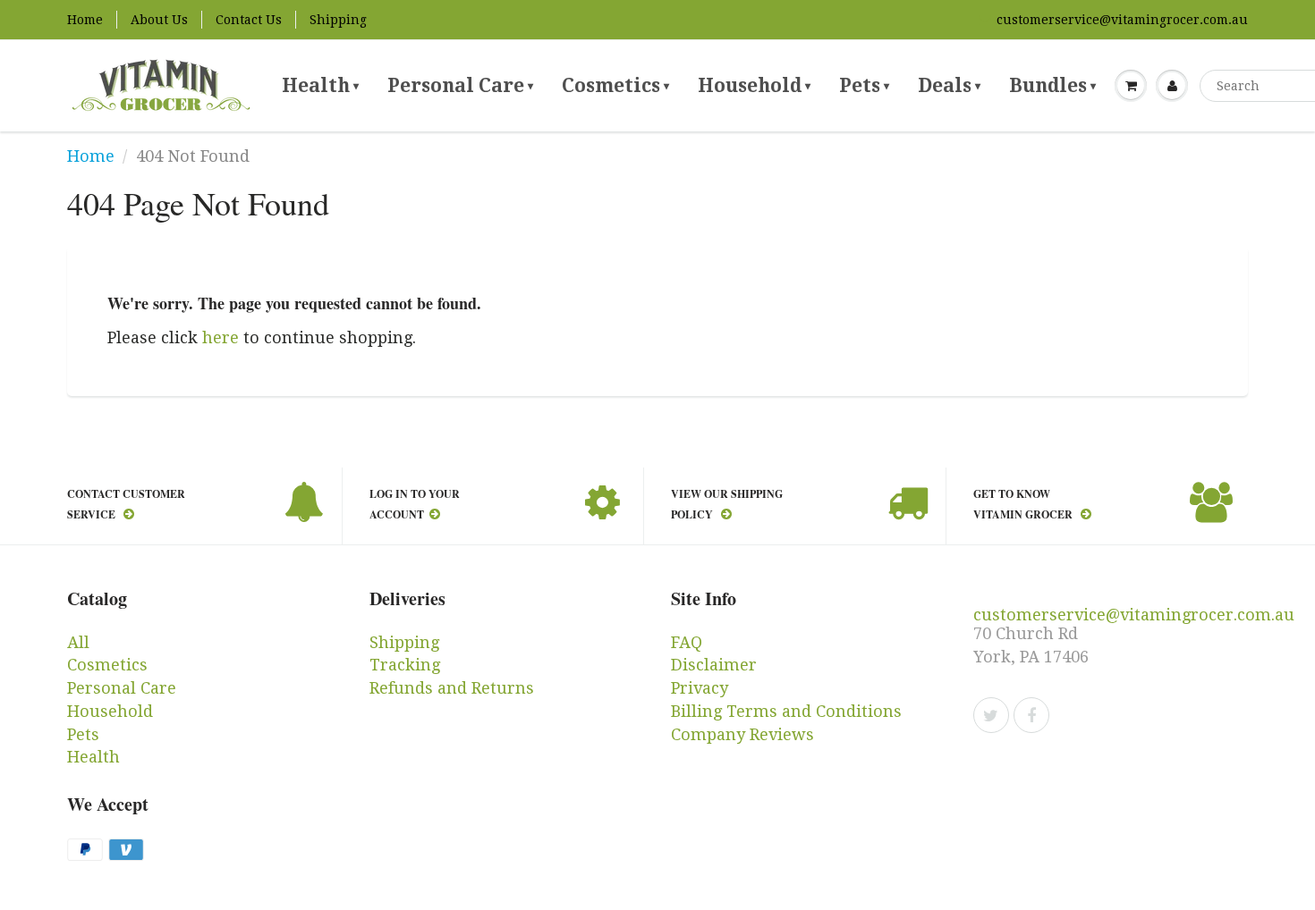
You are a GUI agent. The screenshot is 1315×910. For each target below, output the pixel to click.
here (220, 337)
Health (320, 85)
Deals (949, 85)
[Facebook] (1031, 715)
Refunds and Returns (451, 687)
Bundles (1052, 85)
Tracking (404, 664)
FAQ (686, 642)
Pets (864, 85)
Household (754, 85)
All (78, 642)
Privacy (699, 687)
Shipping (338, 20)
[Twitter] (991, 715)
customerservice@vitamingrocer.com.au (1122, 20)
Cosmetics (615, 85)
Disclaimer (714, 664)
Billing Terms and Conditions (786, 711)
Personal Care (460, 85)
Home (85, 20)
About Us (159, 20)
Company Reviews (742, 734)
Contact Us (249, 20)
